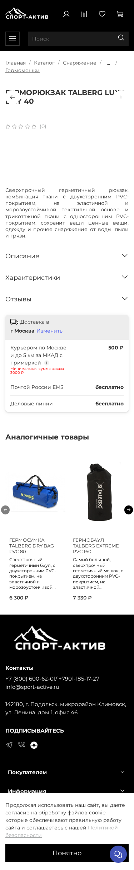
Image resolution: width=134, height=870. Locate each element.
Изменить (49, 331)
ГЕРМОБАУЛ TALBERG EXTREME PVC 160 (96, 546)
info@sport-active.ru (32, 686)
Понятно (67, 853)
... (108, 63)
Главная (15, 63)
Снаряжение (79, 63)
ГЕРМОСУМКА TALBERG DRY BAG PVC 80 (31, 546)
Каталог (44, 63)
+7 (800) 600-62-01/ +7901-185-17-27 (52, 678)
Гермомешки (22, 70)
